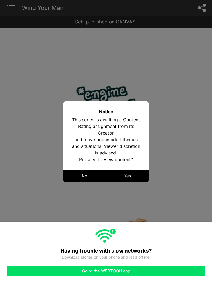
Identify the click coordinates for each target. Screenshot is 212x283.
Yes (127, 176)
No (84, 176)
